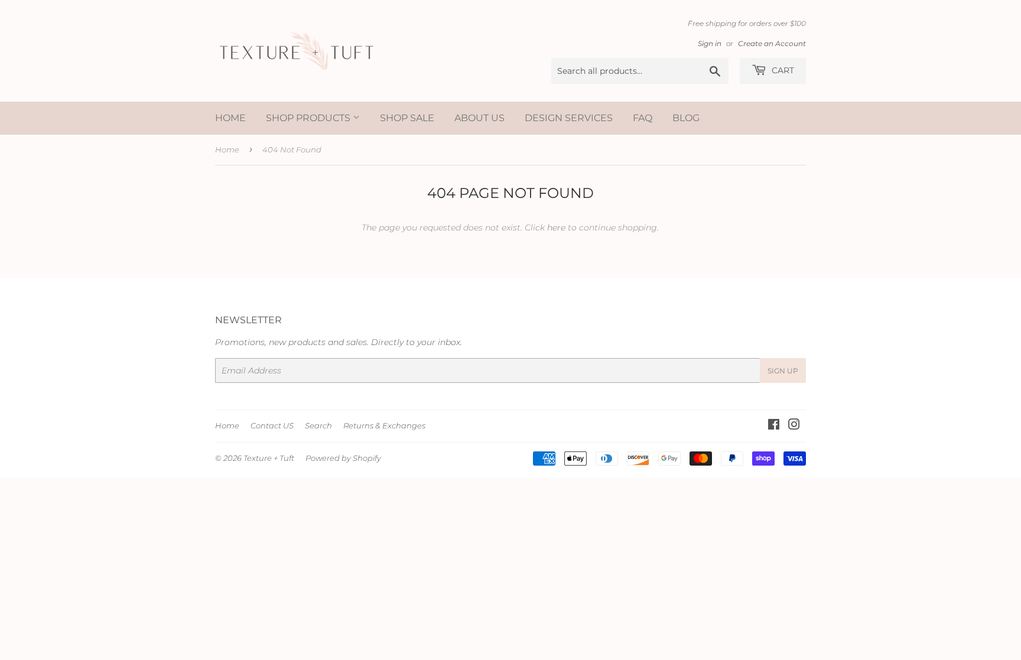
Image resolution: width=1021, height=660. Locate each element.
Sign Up (783, 370)
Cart (781, 70)
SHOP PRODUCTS (309, 117)
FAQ (642, 117)
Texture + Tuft (268, 458)
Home (230, 117)
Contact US (272, 425)
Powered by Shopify (343, 458)
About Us (479, 117)
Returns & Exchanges (384, 425)
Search (318, 425)
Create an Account (772, 43)
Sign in (709, 43)
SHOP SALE (407, 117)
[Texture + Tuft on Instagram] (794, 426)
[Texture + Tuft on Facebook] (774, 426)
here (556, 227)
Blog (686, 117)
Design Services (569, 117)
